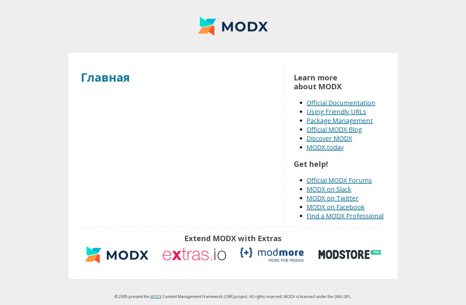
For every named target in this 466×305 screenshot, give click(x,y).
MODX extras (116, 255)
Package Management (340, 120)
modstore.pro (349, 255)
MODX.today (325, 147)
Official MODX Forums (339, 180)
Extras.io (194, 255)
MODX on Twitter (333, 198)
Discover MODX (329, 138)
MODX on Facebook (336, 207)
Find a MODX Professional (345, 216)
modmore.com (272, 255)
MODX (233, 26)
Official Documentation (341, 102)
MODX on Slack (329, 189)
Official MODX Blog (334, 129)
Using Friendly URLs (336, 111)
